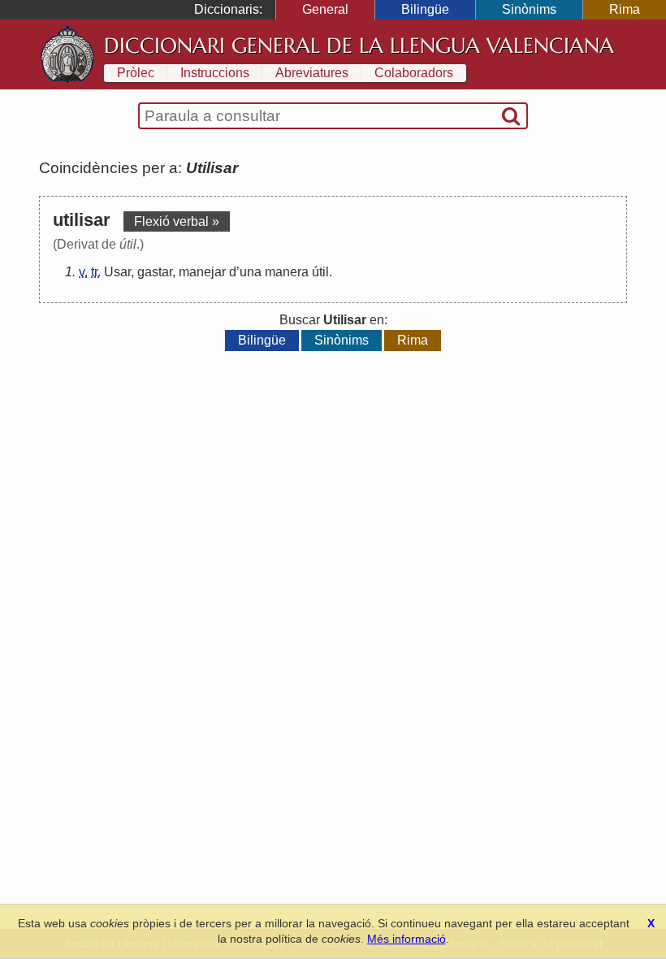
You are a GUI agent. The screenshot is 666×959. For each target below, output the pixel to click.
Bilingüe (425, 9)
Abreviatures (311, 73)
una (251, 272)
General (325, 9)
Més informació (406, 938)
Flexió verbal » (176, 221)
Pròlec (135, 73)
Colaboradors (413, 73)
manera (287, 272)
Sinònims (529, 9)
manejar (202, 272)
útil (320, 272)
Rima (624, 9)
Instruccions (214, 73)
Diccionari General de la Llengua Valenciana (359, 46)
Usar (117, 272)
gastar (154, 272)
